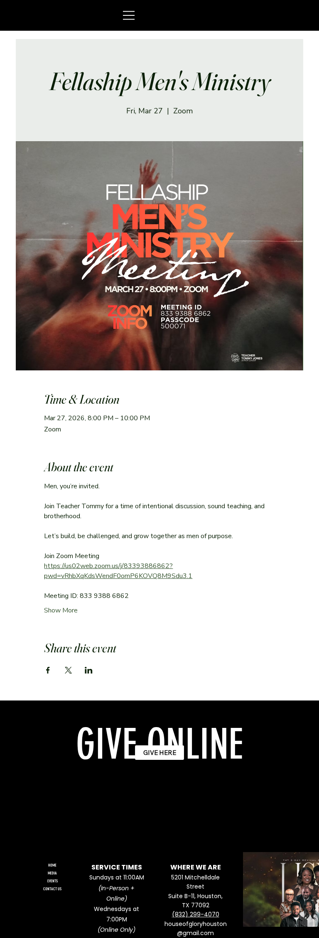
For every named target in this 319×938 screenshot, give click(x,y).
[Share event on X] (68, 670)
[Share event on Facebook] (48, 670)
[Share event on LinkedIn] (89, 670)
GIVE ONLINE (159, 744)
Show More (61, 610)
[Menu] (129, 15)
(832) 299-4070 (195, 914)
